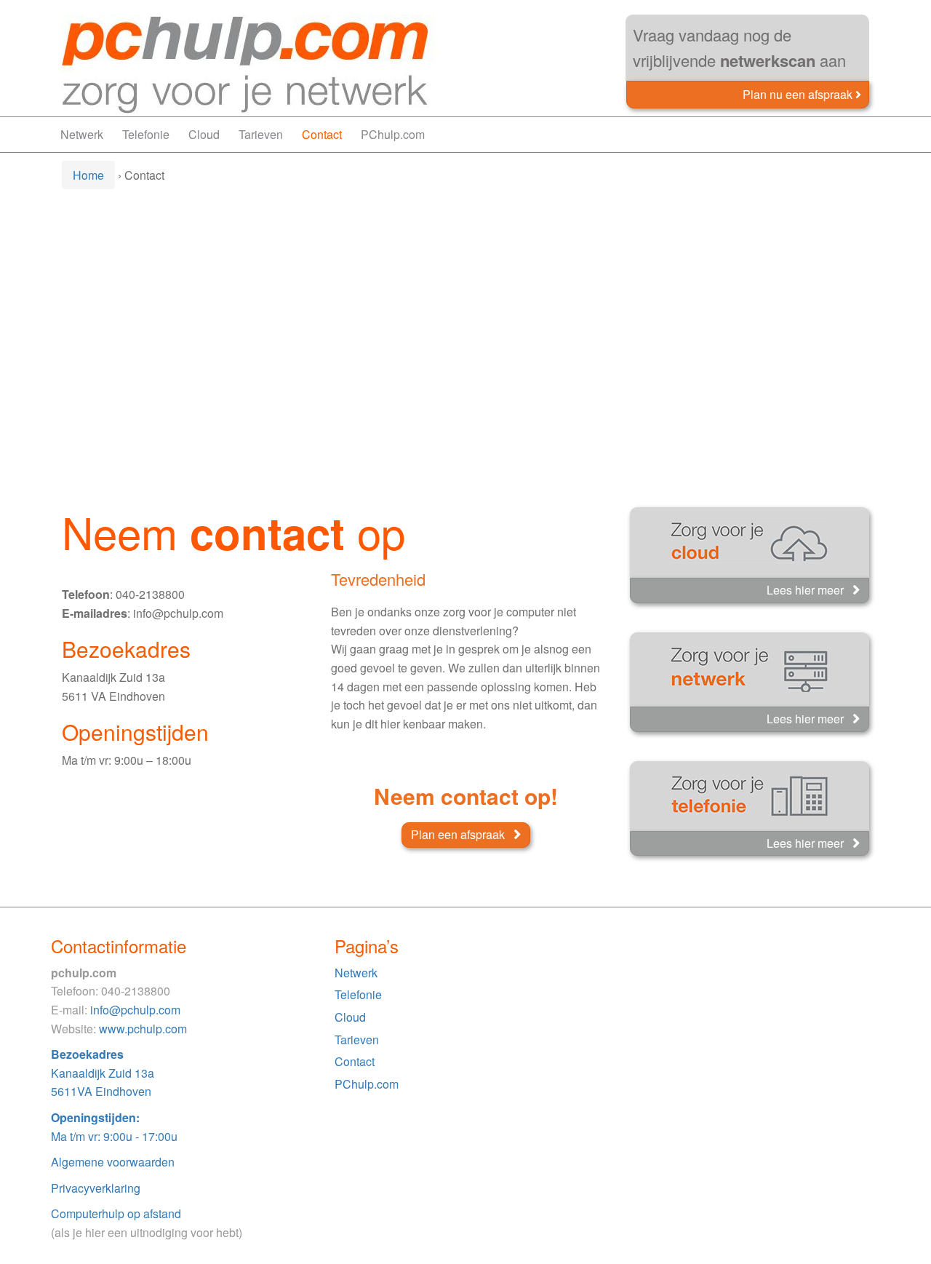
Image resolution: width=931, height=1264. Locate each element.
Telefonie (145, 134)
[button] (802, 94)
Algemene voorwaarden (113, 1161)
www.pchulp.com (143, 1028)
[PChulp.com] (250, 63)
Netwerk (81, 134)
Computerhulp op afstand (116, 1213)
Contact (322, 134)
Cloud (204, 134)
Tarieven (261, 134)
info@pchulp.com (135, 1009)
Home (88, 175)
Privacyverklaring (95, 1188)
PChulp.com (393, 134)
